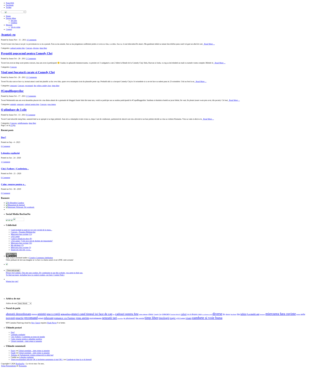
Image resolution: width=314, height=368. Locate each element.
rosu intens (51, 104)
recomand (29, 86)
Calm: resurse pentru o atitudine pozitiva (26, 339)
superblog (120, 318)
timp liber (43, 48)
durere (228, 314)
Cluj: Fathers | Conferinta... (15, 168)
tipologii (164, 318)
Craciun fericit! (175, 314)
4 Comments (31, 40)
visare (188, 318)
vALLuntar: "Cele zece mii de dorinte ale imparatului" (32, 241)
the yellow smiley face (42, 86)
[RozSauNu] (6, 12)
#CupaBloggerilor (12, 90)
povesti (10, 318)
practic (19, 318)
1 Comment (5, 162)
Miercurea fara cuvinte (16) (21, 243)
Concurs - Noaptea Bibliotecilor (23, 232)
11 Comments (31, 77)
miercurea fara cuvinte (280, 314)
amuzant (13, 86)
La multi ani (253, 314)
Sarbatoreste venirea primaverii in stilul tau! (36, 355)
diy (224, 314)
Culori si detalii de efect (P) (21, 239)
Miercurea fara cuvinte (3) (21, 247)
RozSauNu (20, 364)
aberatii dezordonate (18, 314)
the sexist (140, 318)
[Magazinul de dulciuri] (15, 205)
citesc (150, 314)
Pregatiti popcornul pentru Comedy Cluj (26, 53)
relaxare (49, 318)
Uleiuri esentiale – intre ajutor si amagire (26, 341)
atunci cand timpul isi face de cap (91, 314)
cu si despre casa (194, 314)
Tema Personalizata (8, 366)
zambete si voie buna (207, 318)
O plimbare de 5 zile (14, 109)
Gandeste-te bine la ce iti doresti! (79, 359)
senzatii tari (109, 318)
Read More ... (209, 44)
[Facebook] (9, 220)
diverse (36, 48)
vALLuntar (15, 236)
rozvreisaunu (96, 318)
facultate (233, 314)
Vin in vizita (15, 27)
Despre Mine (11, 18)
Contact (9, 29)
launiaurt (262, 314)
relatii (40, 318)
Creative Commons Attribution (41, 258)
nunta (298, 314)
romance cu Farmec (65, 318)
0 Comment (30, 115)
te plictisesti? (129, 318)
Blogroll (9, 25)
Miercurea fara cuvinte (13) (21, 234)
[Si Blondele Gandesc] (15, 203)
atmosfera (66, 314)
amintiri (13, 104)
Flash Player (52, 323)
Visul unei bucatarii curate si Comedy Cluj (28, 72)
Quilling (14, 23)
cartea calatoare (143, 314)
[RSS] (12, 220)
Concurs (29, 48)
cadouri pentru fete (17, 48)
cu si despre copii (207, 314)
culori (184, 314)
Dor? (3, 137)
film (238, 314)
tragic (173, 318)
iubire (243, 314)
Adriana (14, 355)
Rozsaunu (22, 366)
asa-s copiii (53, 314)
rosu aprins (82, 318)
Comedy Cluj (157, 314)
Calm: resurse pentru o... (13, 184)
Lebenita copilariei (10, 153)
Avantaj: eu (8, 34)
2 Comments (31, 59)
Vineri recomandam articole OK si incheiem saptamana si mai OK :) (37, 359)
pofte (303, 314)
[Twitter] (7, 220)
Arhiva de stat (11, 303)
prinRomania (23, 123)
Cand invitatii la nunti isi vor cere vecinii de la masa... (31, 230)
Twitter (8, 7)
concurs (166, 314)
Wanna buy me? (12, 281)
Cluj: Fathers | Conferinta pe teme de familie (28, 337)
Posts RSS (10, 3)
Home (8, 16)
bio (114, 314)
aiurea (34, 314)
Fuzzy (13, 351)
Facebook (9, 5)
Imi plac (14, 20)
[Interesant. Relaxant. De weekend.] (20, 207)
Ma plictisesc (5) (17, 245)
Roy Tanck (35, 323)
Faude (13, 353)
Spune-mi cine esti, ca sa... (21, 250)
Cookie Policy (59, 275)
